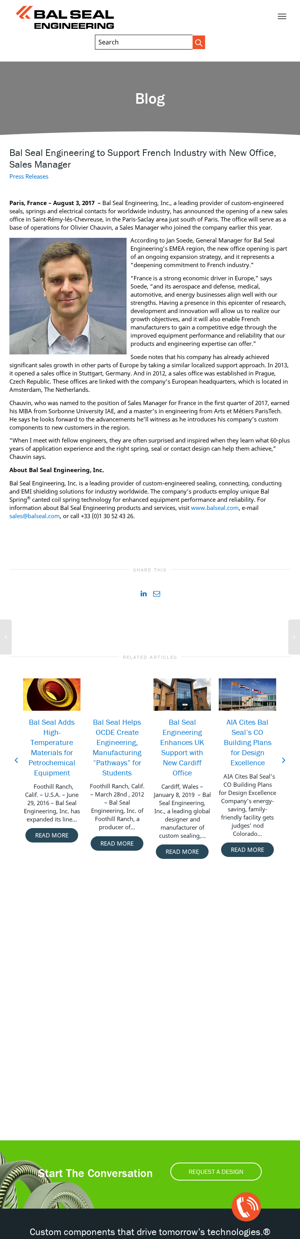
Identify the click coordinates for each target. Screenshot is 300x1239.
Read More (51, 835)
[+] (51, 694)
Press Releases (28, 176)
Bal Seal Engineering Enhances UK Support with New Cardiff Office (182, 747)
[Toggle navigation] (282, 16)
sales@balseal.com (34, 516)
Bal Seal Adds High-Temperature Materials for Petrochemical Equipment (52, 747)
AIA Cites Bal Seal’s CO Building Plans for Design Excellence (247, 742)
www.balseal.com (215, 508)
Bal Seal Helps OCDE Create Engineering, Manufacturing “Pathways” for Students (117, 747)
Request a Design (216, 1171)
